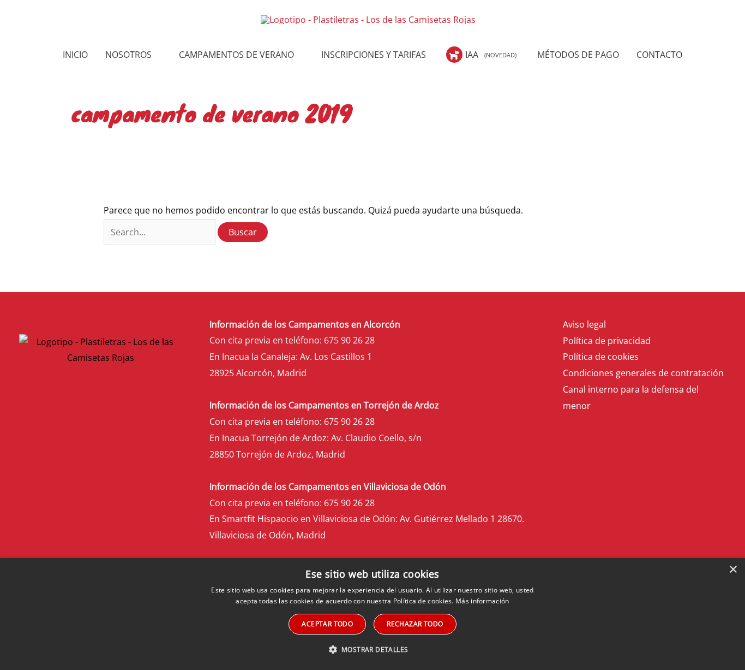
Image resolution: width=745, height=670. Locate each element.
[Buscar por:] (161, 232)
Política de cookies (601, 357)
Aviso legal (584, 324)
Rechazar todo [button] (415, 624)
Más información (482, 601)
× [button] (733, 570)
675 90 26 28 (349, 340)
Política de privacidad (607, 341)
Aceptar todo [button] (327, 624)
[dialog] (372, 614)
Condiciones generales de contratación (643, 373)
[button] (156, 54)
